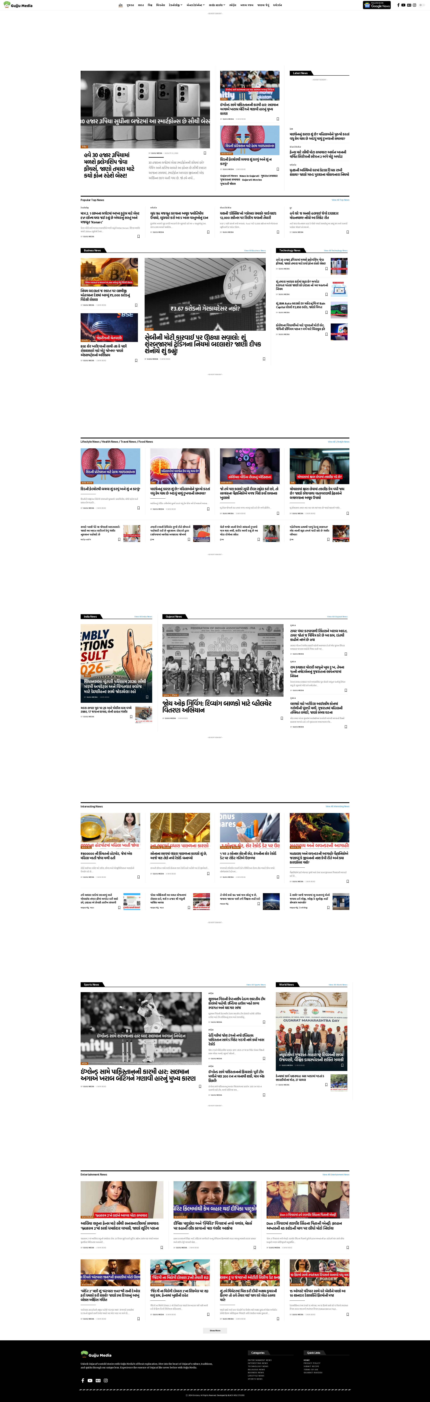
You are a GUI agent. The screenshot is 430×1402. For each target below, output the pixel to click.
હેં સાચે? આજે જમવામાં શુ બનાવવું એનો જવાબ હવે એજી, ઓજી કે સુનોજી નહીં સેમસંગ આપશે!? (310, 898)
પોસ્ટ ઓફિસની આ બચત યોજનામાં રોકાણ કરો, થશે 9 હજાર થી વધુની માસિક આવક (168, 898)
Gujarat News (174, 616)
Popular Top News (92, 200)
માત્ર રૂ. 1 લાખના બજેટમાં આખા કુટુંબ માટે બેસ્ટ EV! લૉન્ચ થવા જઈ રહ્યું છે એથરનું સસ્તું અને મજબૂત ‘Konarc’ (110, 218)
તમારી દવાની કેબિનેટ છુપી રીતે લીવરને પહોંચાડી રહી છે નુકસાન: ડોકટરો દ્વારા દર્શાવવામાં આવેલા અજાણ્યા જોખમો (170, 530)
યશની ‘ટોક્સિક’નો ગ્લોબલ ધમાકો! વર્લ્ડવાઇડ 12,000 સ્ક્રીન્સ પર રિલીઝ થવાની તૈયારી (248, 215)
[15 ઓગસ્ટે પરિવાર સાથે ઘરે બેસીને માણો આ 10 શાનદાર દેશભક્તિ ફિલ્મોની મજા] (319, 1272)
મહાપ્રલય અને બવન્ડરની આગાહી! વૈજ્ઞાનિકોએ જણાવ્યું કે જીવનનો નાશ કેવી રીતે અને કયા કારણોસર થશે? (319, 858)
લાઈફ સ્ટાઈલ (226, 153)
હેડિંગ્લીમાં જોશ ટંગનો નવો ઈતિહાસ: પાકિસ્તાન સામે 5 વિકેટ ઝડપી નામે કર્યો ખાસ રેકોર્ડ (236, 1040)
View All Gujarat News (337, 616)
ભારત (87, 676)
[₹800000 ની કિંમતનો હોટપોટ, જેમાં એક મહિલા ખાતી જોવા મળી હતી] (110, 831)
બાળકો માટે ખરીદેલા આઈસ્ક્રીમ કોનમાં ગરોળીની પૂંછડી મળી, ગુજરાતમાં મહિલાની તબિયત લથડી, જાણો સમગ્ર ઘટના (316, 708)
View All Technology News (336, 250)
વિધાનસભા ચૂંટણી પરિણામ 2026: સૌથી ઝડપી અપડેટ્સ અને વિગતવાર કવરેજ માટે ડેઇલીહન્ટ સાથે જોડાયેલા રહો (115, 686)
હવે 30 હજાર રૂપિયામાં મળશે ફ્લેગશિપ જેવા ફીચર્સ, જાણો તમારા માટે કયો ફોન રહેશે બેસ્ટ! (109, 165)
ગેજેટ (84, 146)
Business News (92, 250)
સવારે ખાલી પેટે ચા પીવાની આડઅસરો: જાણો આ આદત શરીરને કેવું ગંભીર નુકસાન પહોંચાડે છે (100, 530)
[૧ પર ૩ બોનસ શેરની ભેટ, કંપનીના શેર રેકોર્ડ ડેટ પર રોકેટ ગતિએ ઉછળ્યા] (250, 831)
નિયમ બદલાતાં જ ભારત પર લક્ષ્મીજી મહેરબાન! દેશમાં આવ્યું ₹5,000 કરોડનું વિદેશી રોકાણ (105, 295)
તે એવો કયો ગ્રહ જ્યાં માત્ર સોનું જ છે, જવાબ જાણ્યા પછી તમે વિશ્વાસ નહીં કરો (240, 897)
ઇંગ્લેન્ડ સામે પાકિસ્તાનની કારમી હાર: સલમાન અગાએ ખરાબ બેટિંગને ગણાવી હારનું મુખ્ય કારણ (249, 109)
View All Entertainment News (335, 1174)
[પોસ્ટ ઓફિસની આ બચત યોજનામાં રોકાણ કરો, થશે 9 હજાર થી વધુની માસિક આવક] (201, 901)
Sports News (91, 984)
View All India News (143, 616)
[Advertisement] (215, 39)
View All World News (338, 984)
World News (286, 984)
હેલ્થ (291, 129)
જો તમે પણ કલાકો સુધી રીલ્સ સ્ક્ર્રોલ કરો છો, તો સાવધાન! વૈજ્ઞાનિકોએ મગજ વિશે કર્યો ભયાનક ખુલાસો (249, 493)
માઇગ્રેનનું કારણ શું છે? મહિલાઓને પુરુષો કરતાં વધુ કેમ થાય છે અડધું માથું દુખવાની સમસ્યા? (319, 136)
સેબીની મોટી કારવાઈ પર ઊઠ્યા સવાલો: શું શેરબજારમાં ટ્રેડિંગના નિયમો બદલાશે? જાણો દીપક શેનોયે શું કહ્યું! (203, 344)
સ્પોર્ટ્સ (224, 99)
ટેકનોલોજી (85, 208)
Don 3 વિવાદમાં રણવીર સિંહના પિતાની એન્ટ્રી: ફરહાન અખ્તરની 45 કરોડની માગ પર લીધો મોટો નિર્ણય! (304, 1226)
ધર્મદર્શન (293, 165)
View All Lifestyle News (338, 441)
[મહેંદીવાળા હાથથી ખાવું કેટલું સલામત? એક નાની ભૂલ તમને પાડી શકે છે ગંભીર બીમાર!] (341, 533)
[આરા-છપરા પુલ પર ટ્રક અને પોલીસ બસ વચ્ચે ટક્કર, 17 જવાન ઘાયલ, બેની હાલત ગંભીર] (143, 714)
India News (90, 616)
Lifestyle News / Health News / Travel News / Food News (117, 441)
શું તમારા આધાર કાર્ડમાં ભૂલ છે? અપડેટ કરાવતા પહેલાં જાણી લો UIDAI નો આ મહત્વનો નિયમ (302, 285)
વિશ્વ (282, 1049)
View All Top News (340, 199)
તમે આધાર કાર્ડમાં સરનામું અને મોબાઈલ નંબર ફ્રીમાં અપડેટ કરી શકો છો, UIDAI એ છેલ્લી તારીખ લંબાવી (99, 898)
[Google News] (409, 5)
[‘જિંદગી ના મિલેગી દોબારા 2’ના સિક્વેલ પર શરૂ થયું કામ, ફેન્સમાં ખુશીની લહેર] (180, 1272)
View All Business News (255, 250)
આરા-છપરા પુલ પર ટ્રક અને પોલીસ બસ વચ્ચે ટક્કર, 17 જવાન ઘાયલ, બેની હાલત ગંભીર (106, 710)
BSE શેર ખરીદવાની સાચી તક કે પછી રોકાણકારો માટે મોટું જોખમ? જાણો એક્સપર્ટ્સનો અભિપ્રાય (104, 350)
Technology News (289, 250)
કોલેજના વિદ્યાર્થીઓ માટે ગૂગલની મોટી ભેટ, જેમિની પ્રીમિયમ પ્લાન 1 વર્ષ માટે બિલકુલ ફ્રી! (300, 327)
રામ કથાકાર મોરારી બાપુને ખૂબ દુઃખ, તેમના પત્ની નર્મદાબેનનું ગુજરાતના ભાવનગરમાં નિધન (317, 671)
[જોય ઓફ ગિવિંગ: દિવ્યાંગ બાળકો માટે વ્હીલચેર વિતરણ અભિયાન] (223, 660)
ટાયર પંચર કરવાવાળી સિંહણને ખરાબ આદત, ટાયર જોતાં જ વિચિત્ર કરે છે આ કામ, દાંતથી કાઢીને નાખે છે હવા (318, 635)
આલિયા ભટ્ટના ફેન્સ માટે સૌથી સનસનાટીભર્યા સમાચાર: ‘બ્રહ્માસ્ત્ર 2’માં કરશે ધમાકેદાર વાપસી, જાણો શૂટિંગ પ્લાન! (120, 1226)
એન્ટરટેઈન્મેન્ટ (295, 147)
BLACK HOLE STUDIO (236, 1395)
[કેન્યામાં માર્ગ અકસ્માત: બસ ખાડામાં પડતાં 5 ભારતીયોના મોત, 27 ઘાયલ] (339, 1082)
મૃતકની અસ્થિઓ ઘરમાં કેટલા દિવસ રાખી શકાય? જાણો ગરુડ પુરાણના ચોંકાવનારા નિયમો (319, 172)
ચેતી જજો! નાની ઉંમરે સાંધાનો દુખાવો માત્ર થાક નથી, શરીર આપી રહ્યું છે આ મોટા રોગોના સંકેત (239, 530)
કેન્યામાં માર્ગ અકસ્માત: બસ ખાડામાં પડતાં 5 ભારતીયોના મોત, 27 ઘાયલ (300, 1078)
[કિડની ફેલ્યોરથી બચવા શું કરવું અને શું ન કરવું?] (250, 140)
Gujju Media (156, 153)
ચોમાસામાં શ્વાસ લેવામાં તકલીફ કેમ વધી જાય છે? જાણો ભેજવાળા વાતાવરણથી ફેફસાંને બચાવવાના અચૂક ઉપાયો (317, 493)
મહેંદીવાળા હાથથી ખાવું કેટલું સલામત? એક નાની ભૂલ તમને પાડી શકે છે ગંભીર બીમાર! (309, 530)
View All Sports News (256, 984)
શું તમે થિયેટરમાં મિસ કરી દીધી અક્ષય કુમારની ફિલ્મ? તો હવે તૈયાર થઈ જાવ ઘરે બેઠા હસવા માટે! (248, 1295)
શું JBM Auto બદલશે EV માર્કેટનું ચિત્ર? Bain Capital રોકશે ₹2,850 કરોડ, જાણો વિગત (300, 305)
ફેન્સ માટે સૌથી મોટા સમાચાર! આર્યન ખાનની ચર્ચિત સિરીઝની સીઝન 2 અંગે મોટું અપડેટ (318, 154)
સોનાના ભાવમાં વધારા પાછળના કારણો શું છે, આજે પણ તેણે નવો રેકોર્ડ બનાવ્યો (178, 855)
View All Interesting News (337, 806)
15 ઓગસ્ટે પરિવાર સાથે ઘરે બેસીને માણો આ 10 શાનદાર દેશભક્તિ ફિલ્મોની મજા (318, 1293)
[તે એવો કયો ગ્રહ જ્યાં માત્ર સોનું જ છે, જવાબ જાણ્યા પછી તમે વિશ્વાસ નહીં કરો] (271, 901)
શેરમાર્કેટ (85, 340)
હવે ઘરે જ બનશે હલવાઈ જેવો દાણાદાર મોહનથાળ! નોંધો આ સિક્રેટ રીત (314, 215)
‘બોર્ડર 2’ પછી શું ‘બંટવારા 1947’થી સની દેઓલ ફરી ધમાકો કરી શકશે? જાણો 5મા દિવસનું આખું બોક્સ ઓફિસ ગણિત (110, 1295)
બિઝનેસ (85, 285)
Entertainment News (94, 1174)
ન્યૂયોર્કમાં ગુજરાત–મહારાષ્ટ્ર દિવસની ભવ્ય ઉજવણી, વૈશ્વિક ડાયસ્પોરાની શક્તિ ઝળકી (311, 1057)
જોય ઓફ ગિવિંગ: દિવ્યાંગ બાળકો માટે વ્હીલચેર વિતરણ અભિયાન (216, 707)
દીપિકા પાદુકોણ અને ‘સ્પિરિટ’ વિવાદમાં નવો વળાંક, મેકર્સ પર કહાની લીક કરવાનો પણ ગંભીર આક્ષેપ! (213, 1226)
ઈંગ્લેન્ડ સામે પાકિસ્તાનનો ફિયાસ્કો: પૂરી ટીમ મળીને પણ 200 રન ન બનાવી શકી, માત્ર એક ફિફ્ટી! (236, 1076)
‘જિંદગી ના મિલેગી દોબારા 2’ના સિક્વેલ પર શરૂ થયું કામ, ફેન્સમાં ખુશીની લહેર (179, 1293)
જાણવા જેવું (86, 847)
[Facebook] (398, 5)
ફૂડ (291, 208)
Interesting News (92, 806)
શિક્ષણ (174, 695)
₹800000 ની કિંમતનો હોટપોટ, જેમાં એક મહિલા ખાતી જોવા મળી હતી (106, 855)
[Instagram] (414, 5)
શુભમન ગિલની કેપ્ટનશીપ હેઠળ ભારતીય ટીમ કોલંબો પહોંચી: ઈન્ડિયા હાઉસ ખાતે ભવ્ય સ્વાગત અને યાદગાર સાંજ (236, 1003)
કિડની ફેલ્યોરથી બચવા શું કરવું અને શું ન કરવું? (246, 161)
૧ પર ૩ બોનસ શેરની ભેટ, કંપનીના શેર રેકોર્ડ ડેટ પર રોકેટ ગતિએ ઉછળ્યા (248, 855)
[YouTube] (403, 5)
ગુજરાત (166, 695)
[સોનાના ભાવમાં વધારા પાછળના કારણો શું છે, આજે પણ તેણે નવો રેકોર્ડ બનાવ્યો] (180, 831)
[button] (215, 1331)
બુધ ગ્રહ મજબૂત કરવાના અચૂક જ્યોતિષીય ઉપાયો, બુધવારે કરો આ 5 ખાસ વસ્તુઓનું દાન (179, 215)
